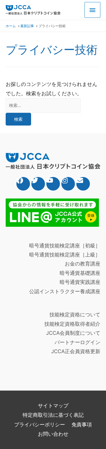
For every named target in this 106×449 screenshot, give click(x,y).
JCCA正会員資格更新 (75, 351)
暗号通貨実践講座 (80, 282)
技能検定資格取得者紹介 (72, 324)
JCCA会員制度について (73, 333)
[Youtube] (53, 184)
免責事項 (82, 425)
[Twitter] (38, 184)
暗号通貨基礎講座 (80, 273)
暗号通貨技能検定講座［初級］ (64, 246)
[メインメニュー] (92, 10)
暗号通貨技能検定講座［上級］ (64, 255)
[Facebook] (23, 184)
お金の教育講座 (82, 264)
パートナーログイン (77, 342)
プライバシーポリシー (39, 425)
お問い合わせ (53, 434)
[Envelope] (83, 184)
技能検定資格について (74, 315)
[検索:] (43, 105)
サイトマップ (53, 406)
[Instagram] (68, 184)
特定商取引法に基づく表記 (53, 415)
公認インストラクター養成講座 (64, 291)
